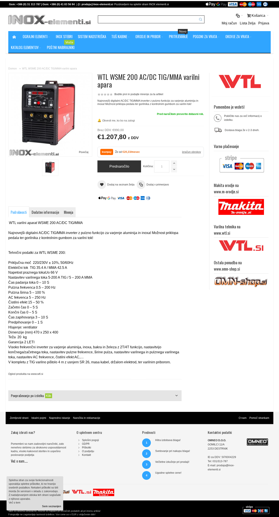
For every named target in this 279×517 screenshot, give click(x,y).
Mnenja (68, 212)
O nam (243, 417)
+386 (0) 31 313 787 (28, 4)
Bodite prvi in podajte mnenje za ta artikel (138, 94)
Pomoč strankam (259, 417)
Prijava (263, 23)
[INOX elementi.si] (49, 19)
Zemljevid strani (19, 417)
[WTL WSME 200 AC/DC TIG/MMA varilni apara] (50, 168)
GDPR (86, 443)
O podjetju (88, 451)
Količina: (148, 166)
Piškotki (86, 447)
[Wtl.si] (81, 490)
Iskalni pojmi (38, 417)
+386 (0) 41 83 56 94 (62, 4)
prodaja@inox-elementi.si (97, 4)
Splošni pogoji (90, 440)
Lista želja (247, 23)
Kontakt (86, 454)
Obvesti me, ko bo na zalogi (116, 120)
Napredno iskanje (59, 417)
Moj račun (229, 23)
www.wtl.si (37, 374)
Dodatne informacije (45, 212)
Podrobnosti (19, 212)
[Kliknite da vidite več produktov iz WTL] (241, 82)
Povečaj (83, 152)
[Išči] (200, 19)
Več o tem (14, 502)
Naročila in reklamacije (86, 417)
